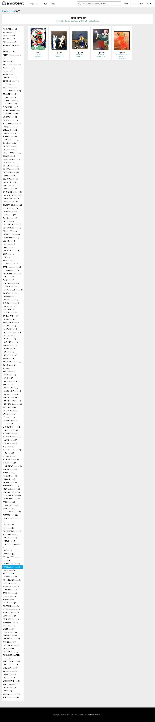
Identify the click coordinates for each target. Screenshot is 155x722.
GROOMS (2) (9, 309)
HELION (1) (9, 335)
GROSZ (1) (10, 313)
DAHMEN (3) (11, 211)
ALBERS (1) (9, 39)
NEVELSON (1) (11, 486)
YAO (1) (7, 691)
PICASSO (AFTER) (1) (12, 520)
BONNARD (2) (10, 114)
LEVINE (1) (8, 424)
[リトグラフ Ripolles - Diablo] (59, 39)
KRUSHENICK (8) (12, 404)
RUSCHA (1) (10, 590)
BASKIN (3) (10, 78)
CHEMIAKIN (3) (11, 159)
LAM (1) (9, 417)
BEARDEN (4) (11, 81)
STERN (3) (8, 629)
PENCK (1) (8, 508)
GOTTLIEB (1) (11, 303)
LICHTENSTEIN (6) (11, 427)
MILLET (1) (12, 450)
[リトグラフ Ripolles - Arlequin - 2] (80, 39)
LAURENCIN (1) (11, 420)
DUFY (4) (8, 254)
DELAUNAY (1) (11, 238)
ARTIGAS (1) (12, 65)
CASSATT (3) (10, 146)
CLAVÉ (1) (9, 176)
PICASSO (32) (10, 515)
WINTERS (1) (10, 684)
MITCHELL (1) (10, 456)
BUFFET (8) (10, 136)
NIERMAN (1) (11, 489)
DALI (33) (9, 215)
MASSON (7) (10, 440)
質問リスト (98, 715)
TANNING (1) (11, 639)
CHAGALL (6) (10, 149)
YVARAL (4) (11, 694)
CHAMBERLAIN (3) (12, 153)
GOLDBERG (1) (11, 300)
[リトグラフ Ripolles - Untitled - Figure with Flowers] (122, 39)
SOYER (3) (9, 616)
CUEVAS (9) (10, 202)
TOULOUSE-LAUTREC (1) (11, 656)
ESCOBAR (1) (11, 270)
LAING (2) (9, 414)
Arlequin (101, 54)
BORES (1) (10, 120)
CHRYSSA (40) (11, 172)
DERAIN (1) (9, 247)
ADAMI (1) (9, 32)
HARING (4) (9, 326)
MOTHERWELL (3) (12, 466)
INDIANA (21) (10, 355)
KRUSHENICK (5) (12, 401)
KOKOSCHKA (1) (12, 391)
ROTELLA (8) (10, 583)
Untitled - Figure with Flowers (121, 55)
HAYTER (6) (12, 332)
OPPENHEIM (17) (12, 495)
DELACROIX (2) (11, 234)
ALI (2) (9, 42)
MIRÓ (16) (8, 453)
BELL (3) (9, 84)
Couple (38, 54)
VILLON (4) (10, 671)
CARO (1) (9, 143)
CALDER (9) (11, 140)
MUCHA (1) (10, 469)
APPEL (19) (9, 52)
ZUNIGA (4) (11, 697)
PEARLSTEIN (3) (11, 505)
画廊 (45, 4)
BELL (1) (10, 87)
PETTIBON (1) (12, 512)
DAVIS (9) (8, 221)
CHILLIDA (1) (11, 166)
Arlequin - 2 (80, 54)
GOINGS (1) (9, 296)
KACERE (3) (9, 371)
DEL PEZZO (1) (10, 231)
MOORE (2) (9, 463)
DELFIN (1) (9, 241)
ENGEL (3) (8, 257)
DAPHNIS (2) (10, 218)
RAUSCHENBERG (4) (12, 545)
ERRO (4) (10, 264)
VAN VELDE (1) (10, 665)
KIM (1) (10, 381)
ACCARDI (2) (10, 29)
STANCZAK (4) (11, 619)
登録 (126, 3)
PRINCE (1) (10, 538)
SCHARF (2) (9, 596)
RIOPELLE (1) (11, 564)
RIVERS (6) (9, 570)
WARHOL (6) (9, 674)
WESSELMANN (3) (11, 681)
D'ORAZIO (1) (10, 208)
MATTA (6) (10, 443)
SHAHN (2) (8, 599)
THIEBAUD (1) (11, 645)
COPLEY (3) (10, 189)
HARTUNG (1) (10, 329)
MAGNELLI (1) (11, 433)
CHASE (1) (9, 156)
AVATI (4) (9, 68)
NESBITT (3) (10, 482)
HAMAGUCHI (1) (11, 322)
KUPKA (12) (9, 407)
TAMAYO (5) (10, 635)
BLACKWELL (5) (11, 107)
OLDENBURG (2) (11, 492)
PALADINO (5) (11, 499)
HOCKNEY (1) (10, 342)
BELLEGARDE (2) (12, 91)
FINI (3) (8, 277)
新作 (53, 4)
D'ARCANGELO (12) (12, 205)
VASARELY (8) (10, 668)
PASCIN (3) (9, 502)
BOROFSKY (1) (12, 123)
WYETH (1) (9, 687)
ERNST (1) (8, 260)
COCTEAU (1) (10, 182)
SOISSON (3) (11, 606)
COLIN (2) (8, 185)
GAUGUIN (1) (10, 293)
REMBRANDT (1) (12, 558)
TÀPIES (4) (9, 642)
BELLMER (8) (9, 94)
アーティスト (33, 4)
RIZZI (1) (8, 573)
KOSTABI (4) (10, 397)
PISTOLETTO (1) (8, 526)
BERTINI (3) (10, 104)
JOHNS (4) (9, 368)
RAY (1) (7, 551)
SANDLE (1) (10, 593)
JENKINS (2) (9, 365)
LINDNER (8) (10, 430)
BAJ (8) (8, 71)
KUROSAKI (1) (10, 411)
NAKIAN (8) (10, 476)
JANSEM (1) (9, 358)
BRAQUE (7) (10, 127)
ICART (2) (9, 352)
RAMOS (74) (9, 541)
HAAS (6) (9, 319)
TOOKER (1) (10, 652)
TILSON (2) (8, 648)
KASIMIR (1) (9, 375)
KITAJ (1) (8, 384)
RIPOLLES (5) (12, 567)
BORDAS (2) (10, 117)
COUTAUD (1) (11, 198)
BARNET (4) (9, 74)
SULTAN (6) (10, 632)
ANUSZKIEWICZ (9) (12, 47)
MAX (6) (8, 446)
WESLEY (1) (9, 678)
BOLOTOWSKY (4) (11, 110)
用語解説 (91, 715)
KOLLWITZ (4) (10, 394)
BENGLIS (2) (9, 97)
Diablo (59, 54)
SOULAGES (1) (11, 613)
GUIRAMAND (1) (11, 316)
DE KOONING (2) (12, 225)
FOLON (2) (11, 283)
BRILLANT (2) (10, 130)
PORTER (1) (10, 534)
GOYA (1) (10, 306)
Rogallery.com (8, 11)
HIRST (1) (9, 339)
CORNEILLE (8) (12, 192)
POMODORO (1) (12, 531)
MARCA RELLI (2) (12, 437)
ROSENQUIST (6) (12, 580)
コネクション (137, 3)
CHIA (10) (9, 162)
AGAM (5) (9, 35)
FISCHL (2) (8, 280)
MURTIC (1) (9, 473)
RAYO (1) (8, 554)
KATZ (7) (8, 378)
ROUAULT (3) (11, 586)
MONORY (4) (11, 459)
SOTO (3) (11, 609)
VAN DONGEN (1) (11, 661)
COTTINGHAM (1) (12, 195)
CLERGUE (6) (10, 179)
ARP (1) (7, 61)
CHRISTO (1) (11, 169)
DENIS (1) (9, 244)
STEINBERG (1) (10, 622)
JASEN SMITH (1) (12, 362)
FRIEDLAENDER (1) (13, 290)
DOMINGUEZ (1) (11, 251)
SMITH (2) (9, 603)
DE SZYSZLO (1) (12, 228)
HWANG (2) (9, 349)
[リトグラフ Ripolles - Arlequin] (101, 39)
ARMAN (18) (12, 56)
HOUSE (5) (10, 345)
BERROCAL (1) (11, 100)
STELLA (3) (9, 626)
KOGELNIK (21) (10, 388)
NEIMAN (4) (9, 479)
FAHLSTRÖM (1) (12, 273)
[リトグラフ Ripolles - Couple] (38, 39)
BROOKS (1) (10, 133)
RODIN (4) (10, 577)
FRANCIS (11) (10, 287)
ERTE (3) (12, 267)
